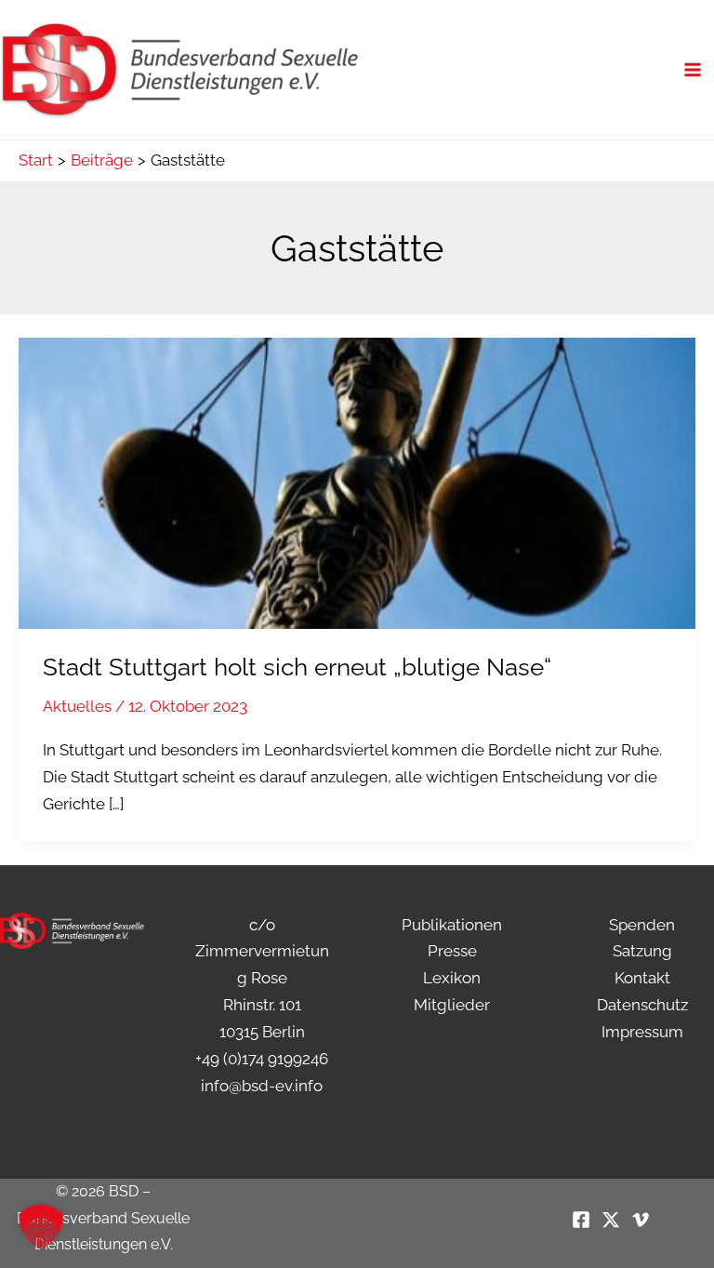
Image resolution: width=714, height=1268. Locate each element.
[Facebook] (581, 1219)
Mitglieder (452, 1004)
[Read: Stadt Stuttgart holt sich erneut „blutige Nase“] (357, 482)
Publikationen (452, 924)
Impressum (642, 1031)
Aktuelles (77, 706)
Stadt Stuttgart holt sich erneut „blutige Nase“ (297, 667)
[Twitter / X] (611, 1219)
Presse (452, 950)
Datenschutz (642, 1004)
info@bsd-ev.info (262, 1085)
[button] (41, 1227)
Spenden (642, 924)
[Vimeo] (640, 1219)
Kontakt (642, 977)
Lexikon (452, 977)
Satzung (642, 950)
